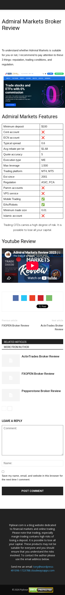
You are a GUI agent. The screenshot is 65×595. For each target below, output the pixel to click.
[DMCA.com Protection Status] (41, 589)
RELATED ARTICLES (15, 342)
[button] (60, 5)
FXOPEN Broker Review (15, 325)
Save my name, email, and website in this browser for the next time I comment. (32, 477)
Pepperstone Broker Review (41, 391)
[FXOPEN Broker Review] (11, 378)
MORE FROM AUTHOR (16, 347)
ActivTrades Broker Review (52, 327)
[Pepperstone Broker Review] (11, 395)
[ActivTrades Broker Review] (11, 360)
